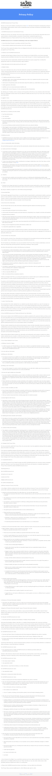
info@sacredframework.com (8, 140)
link (40, 165)
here (27, 25)
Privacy (25, 773)
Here (17, 162)
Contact (31, 773)
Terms (21, 773)
